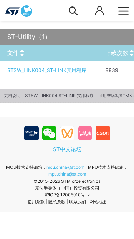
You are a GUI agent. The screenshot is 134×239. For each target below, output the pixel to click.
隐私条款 (56, 201)
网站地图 (98, 201)
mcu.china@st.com (65, 167)
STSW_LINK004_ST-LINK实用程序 (46, 70)
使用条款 (36, 201)
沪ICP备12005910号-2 (67, 194)
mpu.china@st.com (67, 174)
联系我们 (77, 201)
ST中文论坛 (67, 149)
